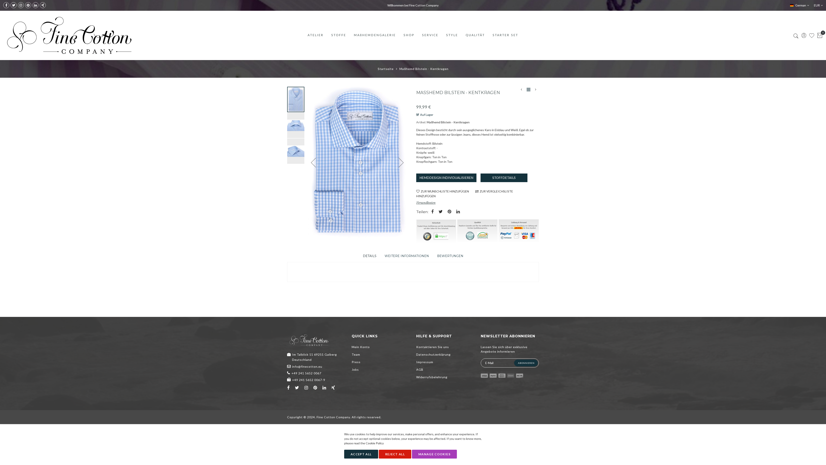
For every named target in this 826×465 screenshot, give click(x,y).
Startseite (386, 69)
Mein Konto (361, 347)
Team (356, 354)
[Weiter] (536, 90)
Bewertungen (450, 256)
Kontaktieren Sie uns (432, 347)
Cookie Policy (375, 443)
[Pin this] (449, 212)
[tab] (369, 256)
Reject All (395, 454)
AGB (419, 369)
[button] (296, 125)
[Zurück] (521, 90)
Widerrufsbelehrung (431, 377)
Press (356, 362)
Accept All (361, 454)
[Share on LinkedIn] (458, 212)
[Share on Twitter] (441, 212)
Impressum (424, 362)
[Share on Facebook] (432, 212)
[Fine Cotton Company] (68, 35)
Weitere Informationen (407, 256)
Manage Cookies (434, 454)
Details (369, 256)
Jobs (355, 369)
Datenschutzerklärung (433, 354)
